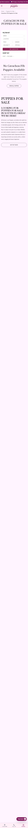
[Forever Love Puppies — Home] (14, 5)
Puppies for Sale (10, 11)
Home (2, 11)
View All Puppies (14, 85)
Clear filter (14, 49)
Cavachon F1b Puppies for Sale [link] (9, 13)
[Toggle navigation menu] (1, 6)
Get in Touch (14, 145)
